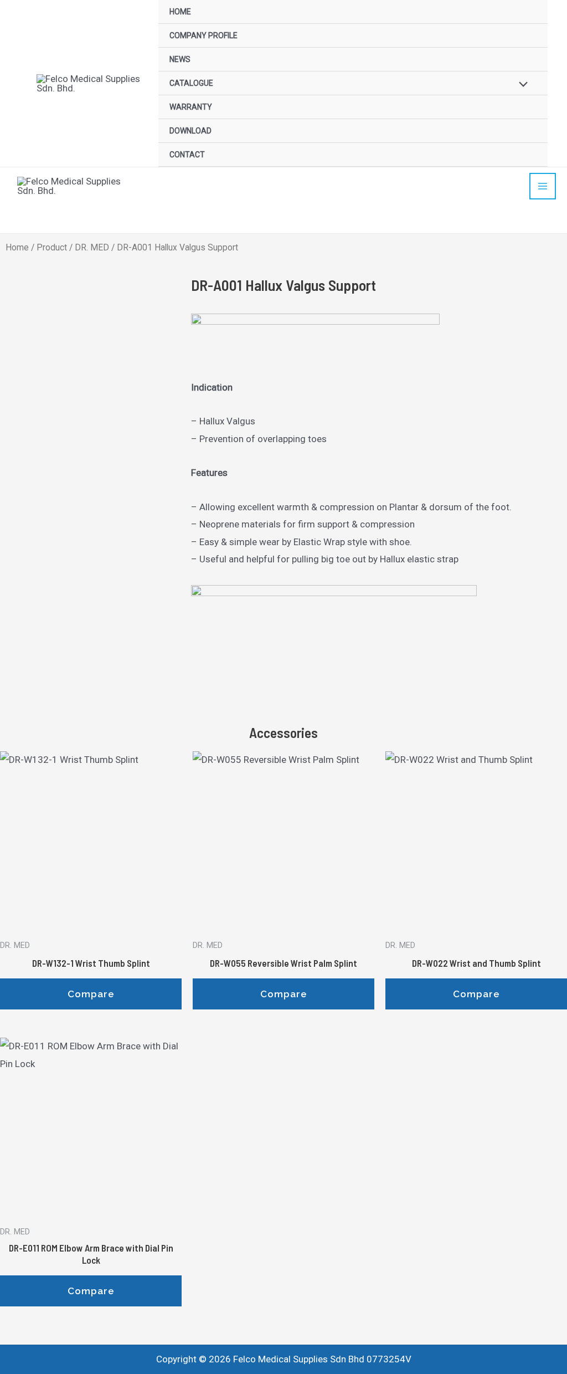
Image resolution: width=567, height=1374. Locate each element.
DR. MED (92, 247)
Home (17, 247)
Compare (91, 993)
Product (52, 247)
